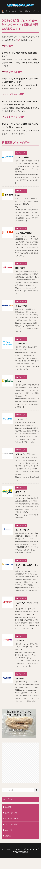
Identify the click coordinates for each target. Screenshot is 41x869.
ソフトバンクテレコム (25, 454)
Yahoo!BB (19, 640)
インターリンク (22, 530)
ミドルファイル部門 (14, 94)
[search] (36, 790)
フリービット (21, 343)
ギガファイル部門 (13, 71)
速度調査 (8, 836)
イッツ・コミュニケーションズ (27, 566)
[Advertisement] (20, 763)
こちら (17, 40)
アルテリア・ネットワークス (27, 604)
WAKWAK (19, 678)
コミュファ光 (21, 306)
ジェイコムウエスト (24, 233)
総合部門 (8, 45)
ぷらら (18, 381)
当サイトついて (11, 11)
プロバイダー (22, 153)
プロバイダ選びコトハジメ (27, 11)
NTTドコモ (20, 268)
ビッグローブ (21, 419)
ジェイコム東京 (22, 157)
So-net (18, 195)
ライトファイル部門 (14, 116)
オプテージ (20, 492)
